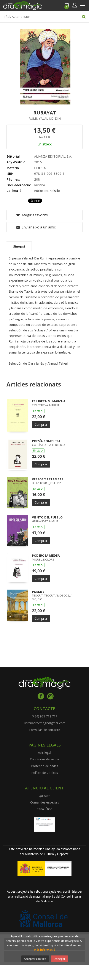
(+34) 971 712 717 (44, 716)
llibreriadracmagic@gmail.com (44, 723)
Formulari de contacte (44, 730)
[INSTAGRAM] (50, 696)
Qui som (45, 796)
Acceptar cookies (35, 959)
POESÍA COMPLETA (46, 441)
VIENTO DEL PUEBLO (47, 517)
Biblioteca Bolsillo (47, 190)
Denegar (59, 959)
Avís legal (44, 752)
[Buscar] (84, 16)
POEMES (38, 592)
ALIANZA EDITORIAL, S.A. (53, 156)
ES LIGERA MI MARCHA (48, 401)
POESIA (40, 168)
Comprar (41, 424)
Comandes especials (44, 802)
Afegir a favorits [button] (34, 215)
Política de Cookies (44, 773)
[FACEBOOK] (41, 696)
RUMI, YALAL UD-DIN (45, 118)
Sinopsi (19, 246)
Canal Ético (44, 809)
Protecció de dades (44, 766)
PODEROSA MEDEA (46, 555)
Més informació (44, 950)
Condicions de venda (44, 759)
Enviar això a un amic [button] (38, 227)
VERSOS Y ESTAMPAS (47, 479)
